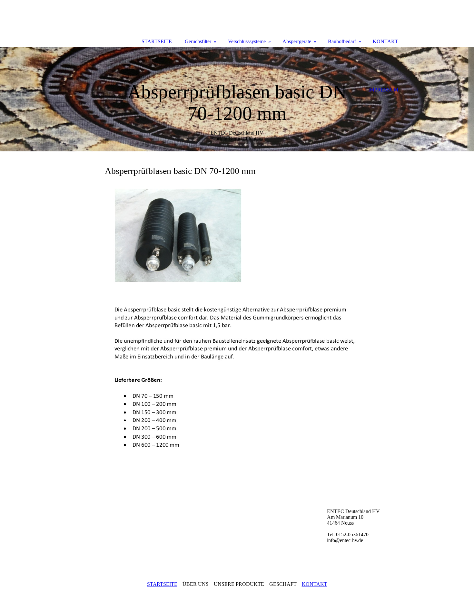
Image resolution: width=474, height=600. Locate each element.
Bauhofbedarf (342, 41)
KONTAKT (314, 584)
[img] (237, 99)
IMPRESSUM (383, 89)
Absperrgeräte (296, 41)
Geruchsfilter (198, 41)
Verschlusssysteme (247, 41)
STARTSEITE (162, 584)
